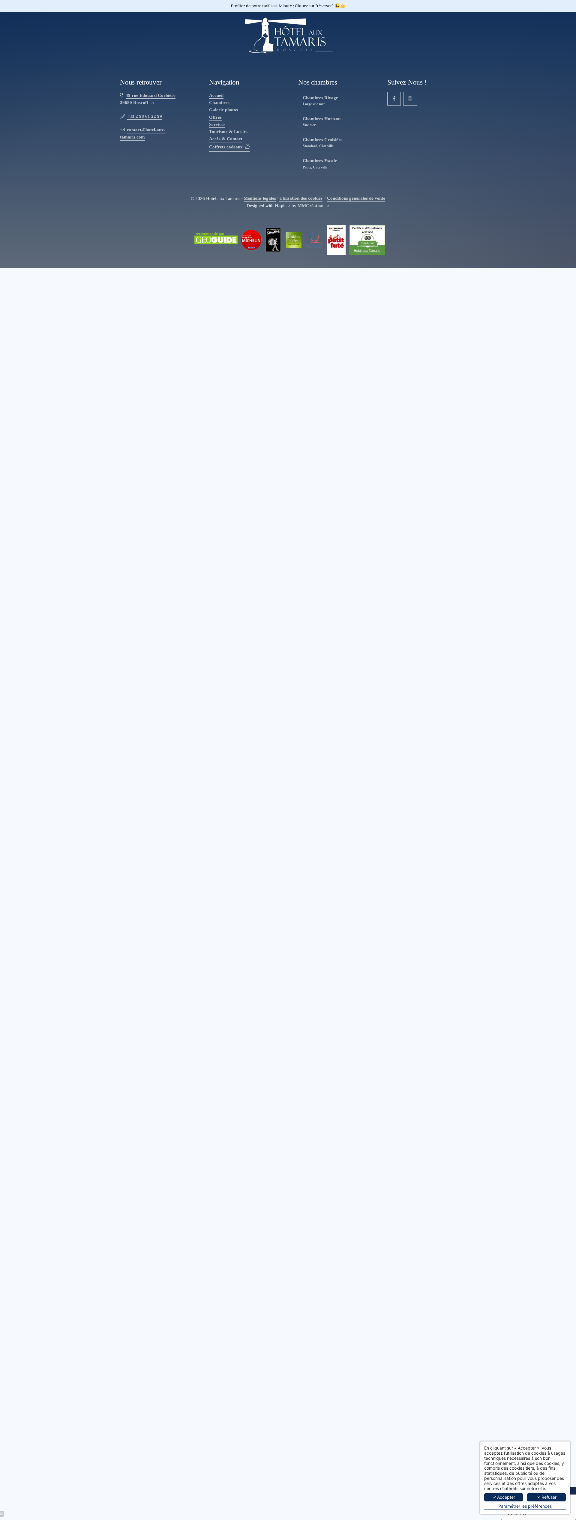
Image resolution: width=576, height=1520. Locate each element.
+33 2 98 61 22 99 (144, 116)
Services (217, 124)
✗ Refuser (546, 1497)
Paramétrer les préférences (525, 1506)
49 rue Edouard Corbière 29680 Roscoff (148, 99)
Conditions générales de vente (356, 198)
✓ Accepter (503, 1497)
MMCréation (310, 205)
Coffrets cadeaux (226, 146)
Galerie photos (223, 109)
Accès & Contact (225, 139)
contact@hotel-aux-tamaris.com (142, 133)
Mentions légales (260, 198)
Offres (215, 117)
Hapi (279, 205)
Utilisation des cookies (300, 198)
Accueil (216, 95)
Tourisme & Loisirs (228, 131)
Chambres (219, 102)
